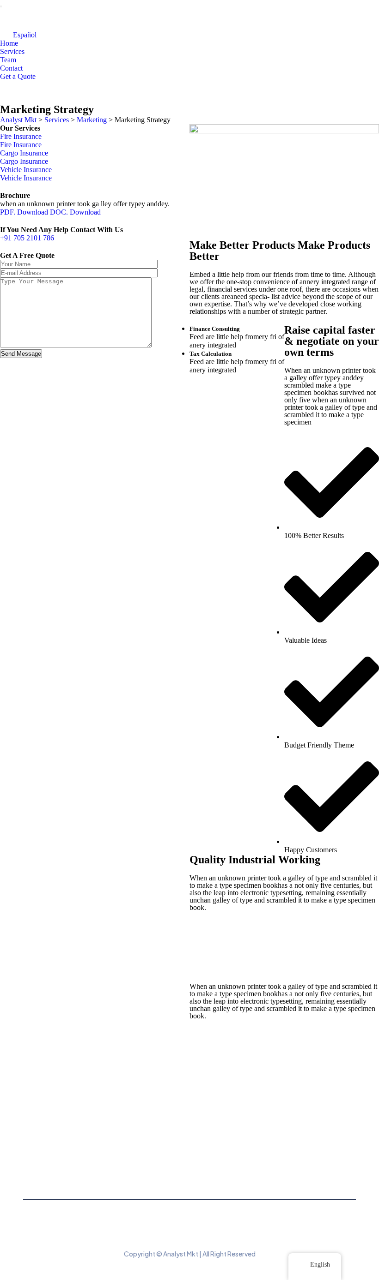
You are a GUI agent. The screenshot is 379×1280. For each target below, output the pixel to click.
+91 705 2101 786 (27, 238)
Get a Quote (18, 76)
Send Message (21, 353)
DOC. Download (75, 212)
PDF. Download (24, 212)
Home (9, 43)
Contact (11, 68)
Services (12, 51)
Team (8, 60)
